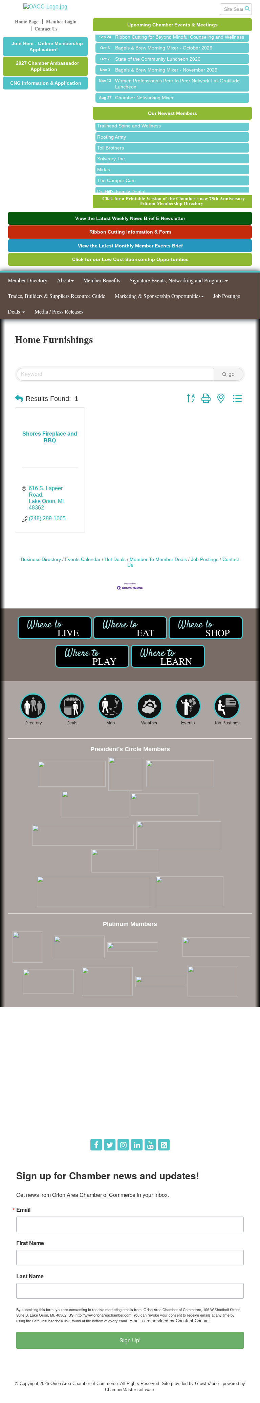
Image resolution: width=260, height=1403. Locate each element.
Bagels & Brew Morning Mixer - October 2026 (163, 43)
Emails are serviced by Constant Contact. (170, 1320)
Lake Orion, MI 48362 (68, 1049)
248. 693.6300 (27, 1059)
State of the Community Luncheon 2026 (157, 55)
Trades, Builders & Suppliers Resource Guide (56, 295)
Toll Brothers (110, 143)
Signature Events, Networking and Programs (177, 280)
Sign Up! (130, 1340)
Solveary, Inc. (111, 154)
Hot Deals (115, 559)
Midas (103, 165)
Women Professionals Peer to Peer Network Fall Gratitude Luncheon (177, 79)
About (63, 280)
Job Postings (226, 295)
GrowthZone (207, 1383)
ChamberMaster (120, 1389)
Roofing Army (111, 133)
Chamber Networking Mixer (144, 93)
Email (23, 1209)
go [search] (232, 374)
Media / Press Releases (59, 311)
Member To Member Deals (158, 559)
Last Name (30, 1276)
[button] (19, 399)
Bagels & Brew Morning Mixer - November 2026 (166, 65)
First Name (30, 1243)
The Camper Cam (116, 176)
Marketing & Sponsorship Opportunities (157, 295)
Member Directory (27, 280)
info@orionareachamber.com (41, 1068)
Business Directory (41, 559)
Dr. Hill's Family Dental (121, 187)
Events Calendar (83, 559)
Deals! (15, 311)
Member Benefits (101, 280)
